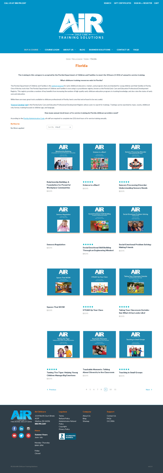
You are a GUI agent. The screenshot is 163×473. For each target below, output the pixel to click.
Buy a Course (31, 50)
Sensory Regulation (56, 244)
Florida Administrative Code (33, 118)
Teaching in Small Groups (131, 372)
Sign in (137, 3)
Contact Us (123, 50)
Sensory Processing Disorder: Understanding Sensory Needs (133, 186)
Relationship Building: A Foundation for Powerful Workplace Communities (58, 185)
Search (107, 3)
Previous (52, 389)
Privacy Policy (64, 429)
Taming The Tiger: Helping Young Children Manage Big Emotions (62, 373)
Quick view (61, 155)
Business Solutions (99, 50)
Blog (82, 50)
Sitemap (86, 421)
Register (147, 3)
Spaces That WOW (56, 307)
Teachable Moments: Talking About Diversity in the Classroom (98, 370)
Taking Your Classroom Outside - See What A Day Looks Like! (134, 311)
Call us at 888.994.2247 (15, 3)
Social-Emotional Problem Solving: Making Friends (135, 246)
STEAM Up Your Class (93, 310)
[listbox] (63, 127)
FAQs (136, 50)
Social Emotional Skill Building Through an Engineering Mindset (98, 249)
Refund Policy (64, 418)
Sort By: (51, 127)
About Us (68, 50)
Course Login (52, 50)
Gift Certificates (122, 3)
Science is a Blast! (91, 185)
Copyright (63, 426)
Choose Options (63, 160)
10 (111, 389)
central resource (58, 86)
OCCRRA (110, 421)
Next (148, 389)
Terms (61, 416)
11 (115, 389)
